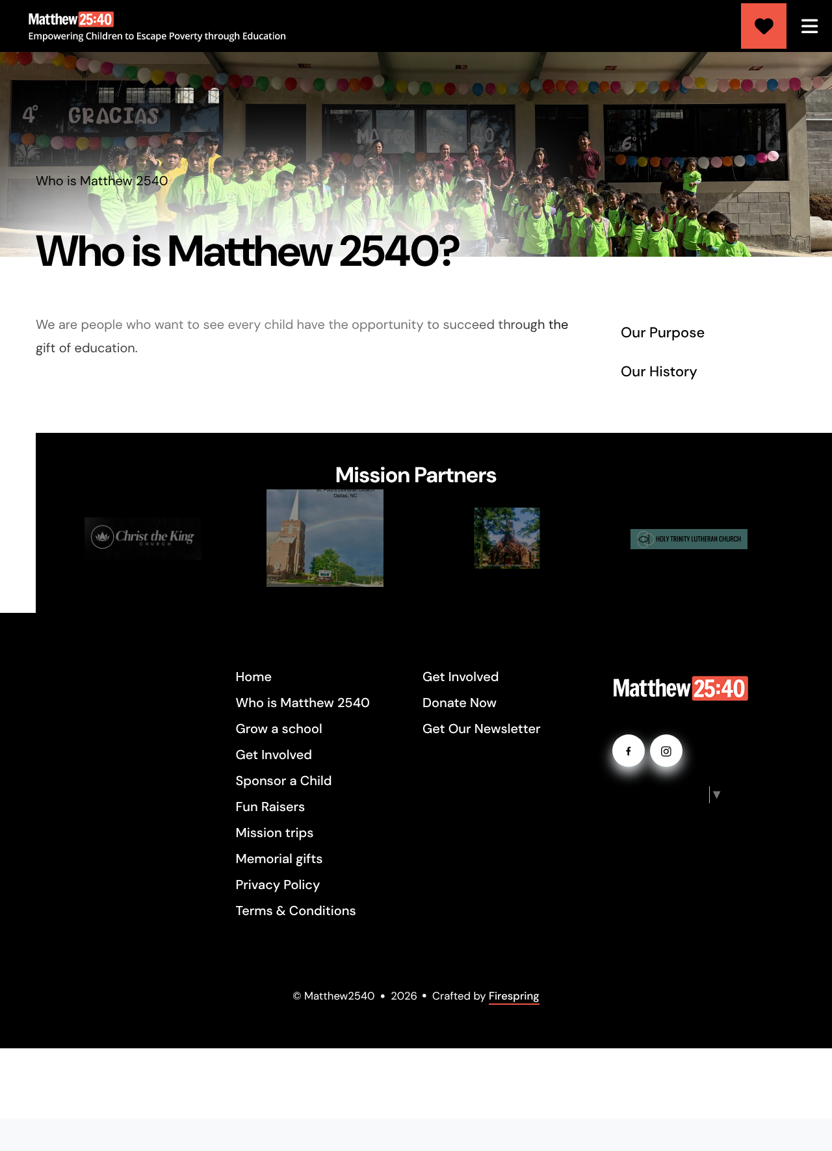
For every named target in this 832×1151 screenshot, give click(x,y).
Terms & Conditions (296, 911)
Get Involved (274, 755)
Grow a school (279, 729)
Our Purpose (663, 332)
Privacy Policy (278, 885)
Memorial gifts (279, 859)
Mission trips (275, 833)
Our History (659, 371)
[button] (809, 26)
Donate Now (459, 703)
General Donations (763, 26)
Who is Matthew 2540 (303, 703)
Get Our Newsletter (481, 729)
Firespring (514, 996)
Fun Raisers (271, 807)
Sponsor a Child (284, 781)
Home (254, 677)
